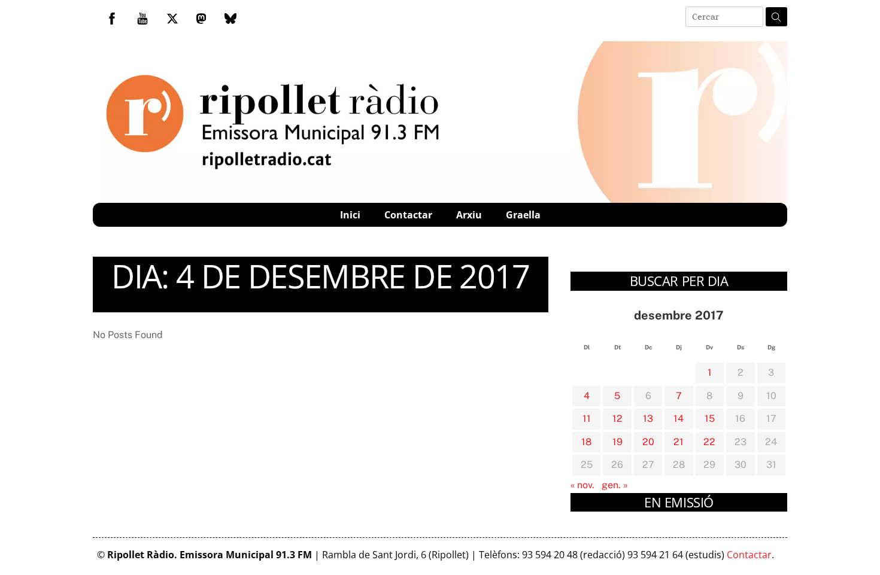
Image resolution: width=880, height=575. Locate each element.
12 (617, 418)
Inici (350, 214)
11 (586, 418)
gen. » (615, 485)
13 (648, 418)
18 (586, 442)
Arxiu (469, 214)
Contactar (408, 214)
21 (678, 442)
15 (710, 418)
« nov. (582, 485)
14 (678, 418)
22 (709, 442)
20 (648, 442)
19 (617, 442)
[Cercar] (776, 16)
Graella (523, 214)
